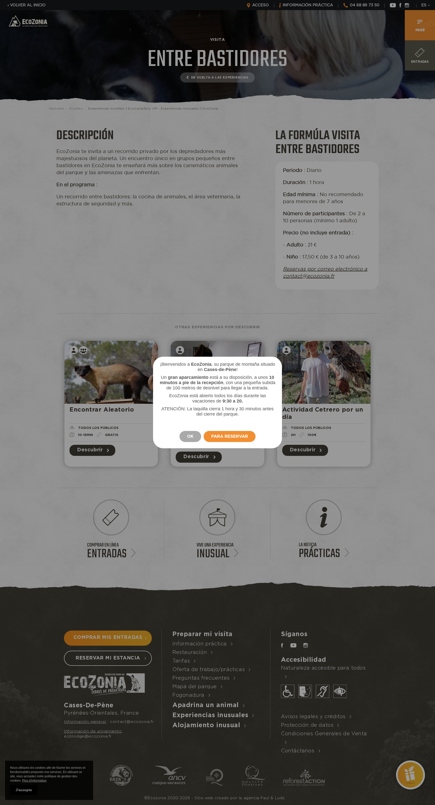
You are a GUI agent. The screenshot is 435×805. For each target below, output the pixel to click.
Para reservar (229, 436)
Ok (190, 436)
